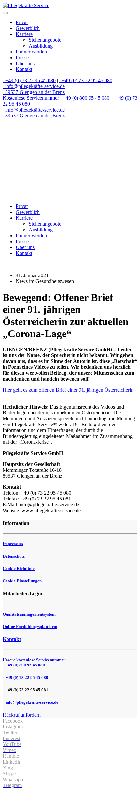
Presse (22, 57)
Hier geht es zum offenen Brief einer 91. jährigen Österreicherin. (69, 390)
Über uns (25, 63)
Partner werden (31, 51)
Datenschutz (14, 556)
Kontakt (24, 69)
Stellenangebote (45, 40)
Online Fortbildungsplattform (30, 626)
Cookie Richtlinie (19, 568)
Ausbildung (41, 46)
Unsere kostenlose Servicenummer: (35, 662)
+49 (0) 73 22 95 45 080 (30, 80)
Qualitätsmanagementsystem (29, 614)
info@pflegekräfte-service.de (34, 86)
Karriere (24, 34)
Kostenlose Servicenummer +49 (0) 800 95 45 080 (56, 98)
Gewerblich (28, 28)
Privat (22, 22)
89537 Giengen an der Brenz (34, 92)
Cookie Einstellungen (22, 580)
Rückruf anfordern (22, 715)
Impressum (13, 543)
